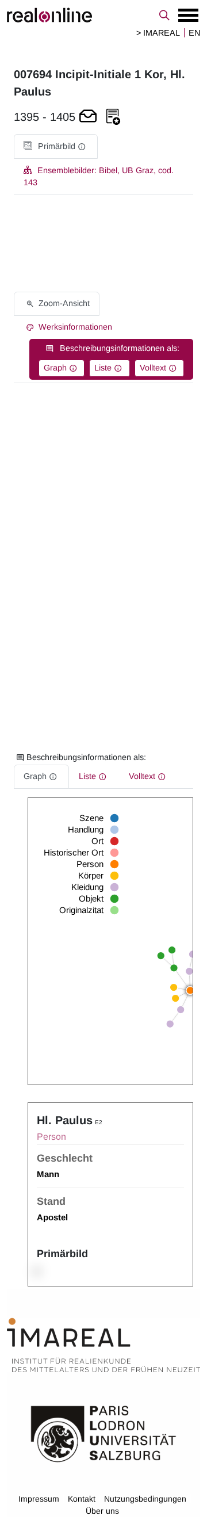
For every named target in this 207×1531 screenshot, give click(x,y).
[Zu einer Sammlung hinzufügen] (113, 117)
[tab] (56, 146)
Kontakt (81, 1498)
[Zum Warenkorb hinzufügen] (88, 117)
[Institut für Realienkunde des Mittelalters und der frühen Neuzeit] (103, 1345)
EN (194, 32)
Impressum (38, 1498)
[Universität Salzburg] (103, 1433)
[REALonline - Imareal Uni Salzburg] (103, 15)
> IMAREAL (158, 32)
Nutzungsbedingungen (145, 1498)
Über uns (102, 1510)
